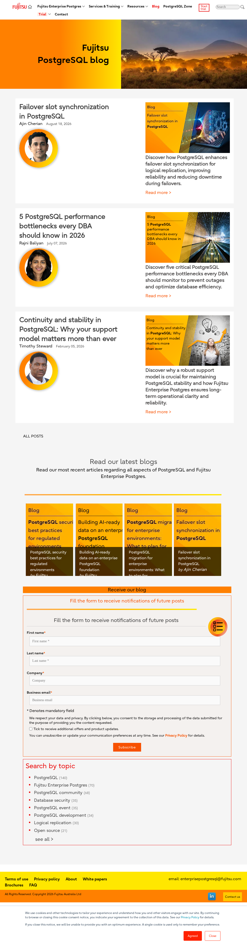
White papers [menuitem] (95, 879)
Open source (50, 830)
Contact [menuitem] (61, 14)
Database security (56, 800)
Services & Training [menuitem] (104, 6)
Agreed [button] (193, 936)
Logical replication (56, 822)
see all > (44, 839)
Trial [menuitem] (42, 14)
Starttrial (204, 8)
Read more (156, 192)
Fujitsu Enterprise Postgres (64, 785)
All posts (33, 436)
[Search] (242, 7)
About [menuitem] (71, 879)
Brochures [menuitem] (14, 885)
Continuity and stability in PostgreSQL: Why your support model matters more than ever (68, 329)
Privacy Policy (190, 917)
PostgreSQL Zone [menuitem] (177, 6)
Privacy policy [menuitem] (47, 879)
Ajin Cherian (30, 123)
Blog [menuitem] (155, 6)
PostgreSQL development (64, 815)
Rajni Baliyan (31, 243)
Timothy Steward (35, 346)
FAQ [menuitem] (33, 885)
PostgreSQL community (62, 792)
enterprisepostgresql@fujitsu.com (210, 879)
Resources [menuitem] (135, 6)
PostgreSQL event (56, 807)
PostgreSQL (50, 777)
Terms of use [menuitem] (16, 879)
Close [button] (212, 936)
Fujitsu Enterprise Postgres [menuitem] (59, 6)
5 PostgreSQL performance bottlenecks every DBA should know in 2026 (62, 226)
